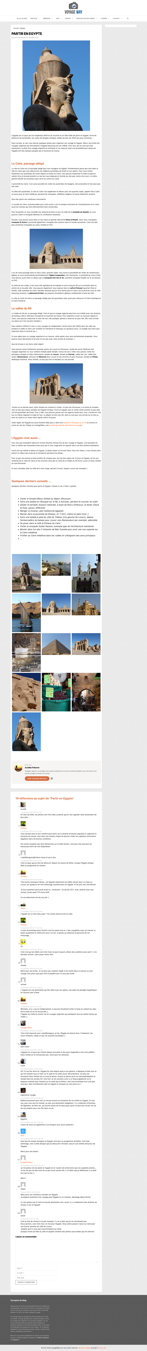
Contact (116, 18)
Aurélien (24, 876)
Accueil (16, 28)
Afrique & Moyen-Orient (85, 18)
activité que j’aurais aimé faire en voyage (65, 425)
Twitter (39, 1337)
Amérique (46, 18)
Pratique (33, 18)
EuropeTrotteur (26, 1162)
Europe (67, 18)
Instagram (15, 1340)
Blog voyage (22, 18)
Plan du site (102, 1348)
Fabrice (24, 828)
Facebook (45, 1337)
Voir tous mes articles (37, 778)
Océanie (104, 18)
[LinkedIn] (52, 778)
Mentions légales (84, 1348)
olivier (23, 908)
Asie (57, 18)
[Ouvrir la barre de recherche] (127, 18)
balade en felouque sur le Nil (74, 423)
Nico (22, 1136)
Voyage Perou (26, 1028)
